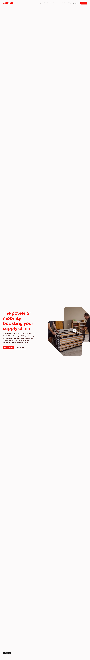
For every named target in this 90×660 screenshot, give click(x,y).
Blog (69, 3)
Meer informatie (8, 347)
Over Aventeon (51, 3)
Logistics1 (42, 3)
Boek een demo (21, 347)
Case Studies (62, 3)
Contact (84, 3)
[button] (76, 3)
